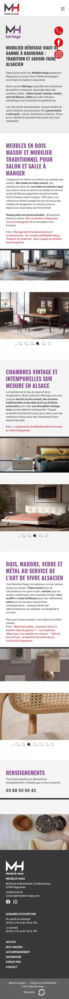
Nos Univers (14, 947)
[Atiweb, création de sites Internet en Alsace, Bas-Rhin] (40, 992)
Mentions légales (17, 983)
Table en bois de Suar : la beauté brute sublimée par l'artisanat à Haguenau (33, 637)
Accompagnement (18, 952)
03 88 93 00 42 (21, 790)
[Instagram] (15, 902)
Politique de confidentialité (43, 983)
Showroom (13, 957)
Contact (11, 967)
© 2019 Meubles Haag (33, 986)
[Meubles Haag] (11, 8)
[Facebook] (8, 902)
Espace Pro (13, 961)
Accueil (11, 942)
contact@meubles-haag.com (23, 895)
